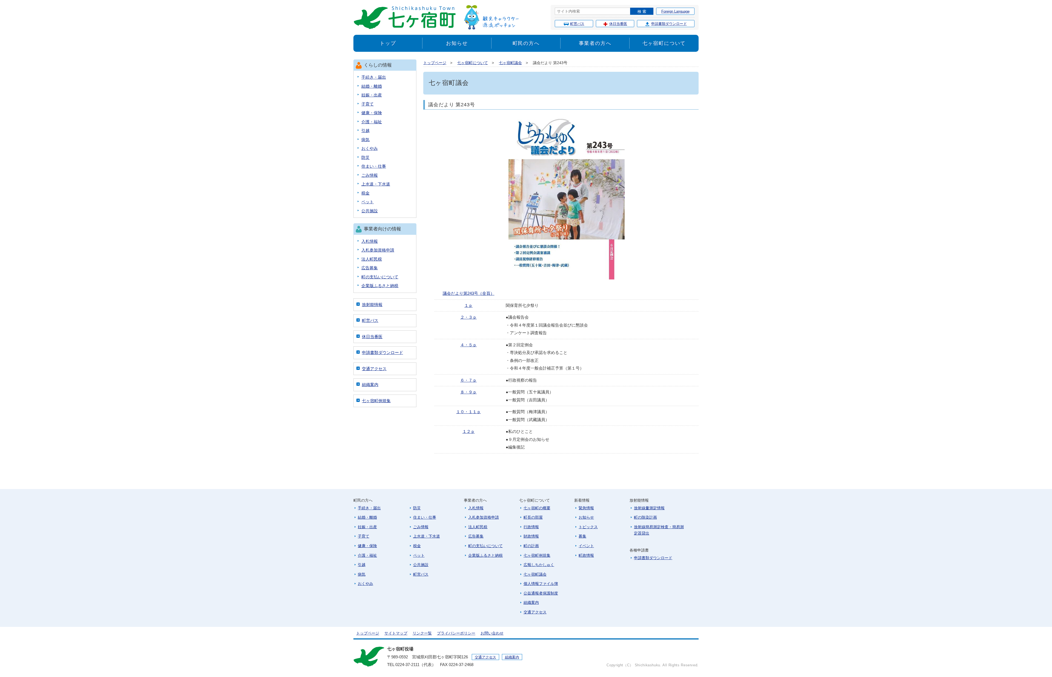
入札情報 (369, 241)
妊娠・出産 (371, 95)
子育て (367, 104)
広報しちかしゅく (539, 564)
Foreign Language (675, 11)
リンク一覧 (422, 633)
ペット (367, 201)
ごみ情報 (369, 175)
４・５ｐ (468, 344)
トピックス (588, 527)
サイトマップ (395, 633)
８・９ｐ (468, 392)
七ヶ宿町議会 (510, 63)
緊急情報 (586, 508)
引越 (365, 130)
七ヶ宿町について (664, 43)
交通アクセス (374, 368)
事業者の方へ (595, 43)
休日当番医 (618, 24)
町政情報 (586, 555)
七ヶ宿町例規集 (376, 400)
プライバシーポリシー (456, 633)
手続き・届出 (373, 77)
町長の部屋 (533, 517)
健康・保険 (371, 112)
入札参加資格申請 (377, 250)
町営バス (577, 24)
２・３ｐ (468, 317)
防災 (365, 157)
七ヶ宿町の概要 (537, 508)
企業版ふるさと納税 (379, 285)
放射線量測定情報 (649, 508)
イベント (586, 546)
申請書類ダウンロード (669, 24)
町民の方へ (526, 43)
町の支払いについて (379, 277)
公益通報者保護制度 (541, 593)
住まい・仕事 (373, 166)
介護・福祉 (371, 121)
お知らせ (457, 43)
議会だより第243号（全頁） (468, 293)
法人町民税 (371, 259)
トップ (388, 43)
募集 (582, 536)
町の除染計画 (645, 517)
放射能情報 (372, 304)
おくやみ (369, 148)
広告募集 (369, 267)
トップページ (434, 63)
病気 (365, 139)
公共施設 (369, 210)
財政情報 (531, 536)
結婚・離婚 (371, 86)
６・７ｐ (468, 380)
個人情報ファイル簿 (541, 583)
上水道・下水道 (375, 184)
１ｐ (468, 305)
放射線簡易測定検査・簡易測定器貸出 (659, 530)
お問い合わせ (492, 633)
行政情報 (531, 527)
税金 (365, 193)
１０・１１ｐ (468, 411)
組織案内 (370, 384)
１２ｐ (468, 431)
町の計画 (531, 546)
